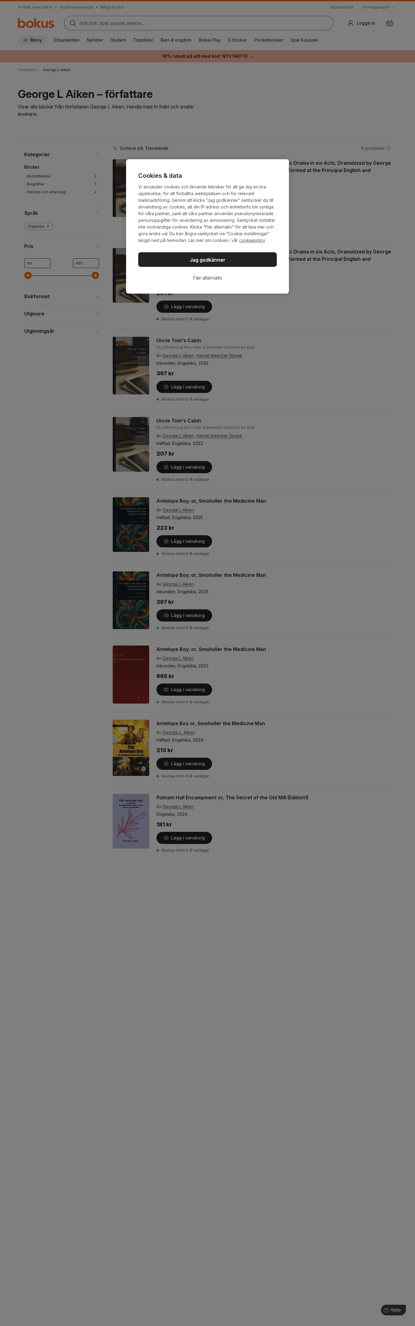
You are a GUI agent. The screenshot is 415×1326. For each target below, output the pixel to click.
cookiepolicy (252, 240)
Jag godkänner (207, 260)
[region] (207, 226)
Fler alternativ (207, 278)
